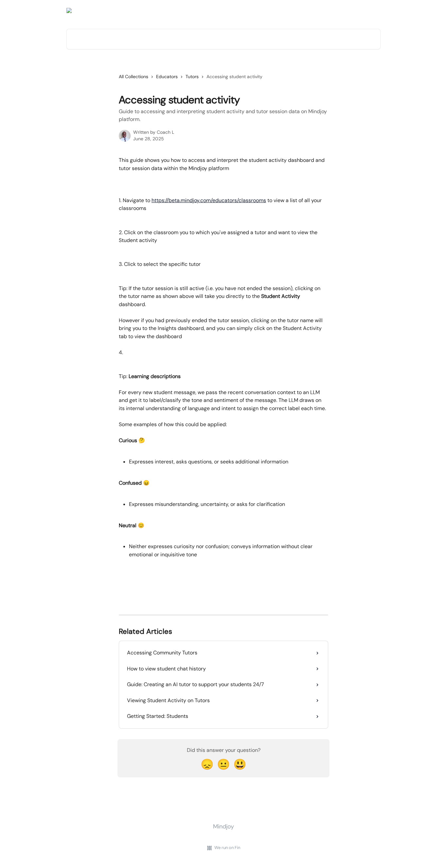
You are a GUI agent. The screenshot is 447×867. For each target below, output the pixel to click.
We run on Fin (227, 847)
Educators (167, 76)
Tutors (192, 76)
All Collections (133, 76)
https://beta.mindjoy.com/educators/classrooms (209, 200)
